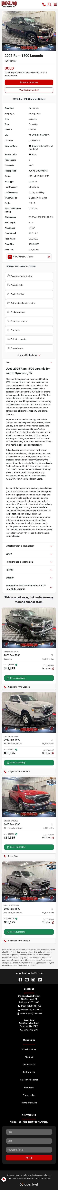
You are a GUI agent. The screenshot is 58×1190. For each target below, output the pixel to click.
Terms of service (29, 1103)
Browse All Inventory (29, 82)
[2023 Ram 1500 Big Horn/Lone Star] (29, 712)
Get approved (29, 1064)
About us (29, 1057)
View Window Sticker (23, 257)
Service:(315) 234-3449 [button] (31, 1013)
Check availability (17, 678)
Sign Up (29, 1157)
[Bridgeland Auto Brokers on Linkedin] (38, 979)
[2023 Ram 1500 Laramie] (29, 628)
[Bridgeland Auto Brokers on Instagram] (32, 979)
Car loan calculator (29, 1080)
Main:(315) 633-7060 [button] (31, 1006)
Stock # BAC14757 (11, 652)
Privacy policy (29, 1095)
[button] (44, 4)
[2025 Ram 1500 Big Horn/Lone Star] (29, 797)
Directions (29, 1087)
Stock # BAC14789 (11, 905)
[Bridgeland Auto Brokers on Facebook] (19, 979)
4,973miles (48, 828)
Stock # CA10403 (11, 821)
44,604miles (48, 912)
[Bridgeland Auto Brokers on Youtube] (26, 979)
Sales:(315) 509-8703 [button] (31, 1009)
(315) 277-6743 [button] (31, 1030)
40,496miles (48, 743)
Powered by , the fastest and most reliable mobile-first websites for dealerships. (29, 1177)
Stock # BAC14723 (11, 736)
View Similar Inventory (29, 90)
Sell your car (29, 1072)
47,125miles (48, 659)
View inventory (29, 1049)
